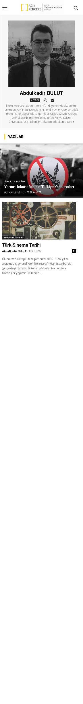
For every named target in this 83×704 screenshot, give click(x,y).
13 (74, 251)
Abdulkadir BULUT (14, 251)
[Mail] (52, 99)
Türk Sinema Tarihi (21, 245)
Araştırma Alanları (14, 181)
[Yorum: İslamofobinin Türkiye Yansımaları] (41, 170)
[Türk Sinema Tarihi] (39, 220)
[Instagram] (45, 99)
